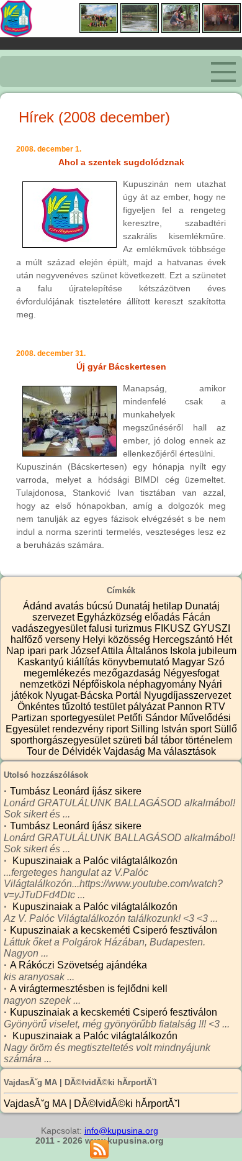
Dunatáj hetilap (150, 606)
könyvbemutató (137, 662)
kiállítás (84, 662)
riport (118, 729)
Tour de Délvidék (65, 751)
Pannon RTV (196, 706)
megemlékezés (58, 673)
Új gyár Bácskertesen (121, 366)
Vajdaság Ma (134, 751)
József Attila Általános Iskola (135, 650)
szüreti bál (137, 740)
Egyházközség (111, 617)
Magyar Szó (198, 662)
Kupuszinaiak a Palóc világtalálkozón (93, 860)
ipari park (49, 650)
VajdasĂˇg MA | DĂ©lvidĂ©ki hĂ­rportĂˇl (92, 1103)
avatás (70, 606)
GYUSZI (211, 628)
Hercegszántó (185, 639)
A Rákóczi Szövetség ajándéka (78, 965)
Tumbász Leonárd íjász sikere (75, 791)
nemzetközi (46, 684)
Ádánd (39, 606)
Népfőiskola (100, 684)
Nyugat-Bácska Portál (94, 695)
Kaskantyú (41, 662)
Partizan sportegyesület (64, 718)
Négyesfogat (191, 673)
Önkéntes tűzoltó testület (72, 706)
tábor (173, 740)
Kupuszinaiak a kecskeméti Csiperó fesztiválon (113, 930)
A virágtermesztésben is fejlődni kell (89, 988)
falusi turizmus (122, 628)
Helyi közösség (118, 639)
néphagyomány (163, 684)
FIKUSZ (174, 628)
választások (190, 751)
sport (202, 729)
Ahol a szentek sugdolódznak (121, 162)
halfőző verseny (47, 639)
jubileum (217, 650)
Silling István (160, 729)
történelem (209, 740)
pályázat (148, 706)
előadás (163, 617)
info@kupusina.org (121, 1131)
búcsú (100, 606)
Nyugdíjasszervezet (187, 695)
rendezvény (79, 729)
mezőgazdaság (128, 673)
